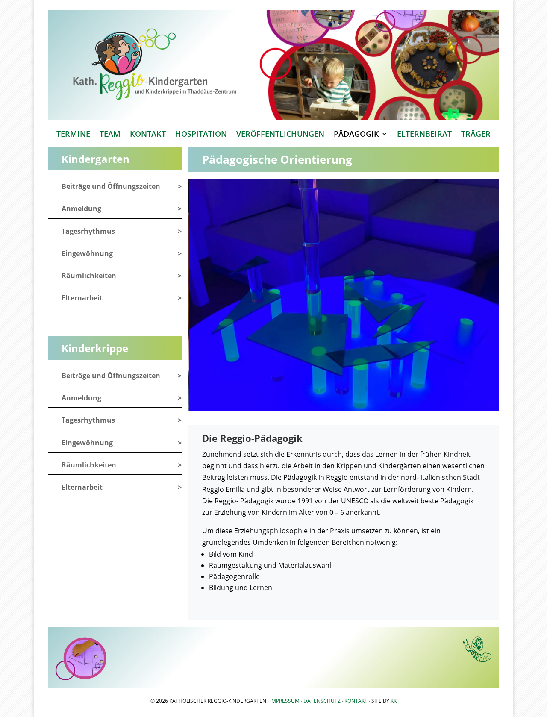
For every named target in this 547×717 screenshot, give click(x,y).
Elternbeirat (424, 135)
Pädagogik (356, 135)
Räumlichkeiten (89, 275)
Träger (476, 135)
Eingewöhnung (87, 253)
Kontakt (148, 135)
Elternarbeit (82, 298)
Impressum (285, 701)
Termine (73, 135)
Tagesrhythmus (88, 231)
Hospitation (201, 135)
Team (110, 135)
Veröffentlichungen (280, 135)
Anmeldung (81, 208)
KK (394, 701)
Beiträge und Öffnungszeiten (111, 186)
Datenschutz (322, 701)
